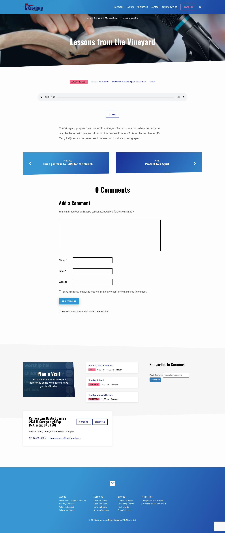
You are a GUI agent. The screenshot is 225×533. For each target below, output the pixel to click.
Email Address (156, 375)
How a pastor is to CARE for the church (68, 164)
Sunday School (96, 380)
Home (88, 18)
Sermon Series (100, 503)
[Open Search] (200, 7)
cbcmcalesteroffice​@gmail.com (65, 438)
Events (130, 6)
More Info (83, 422)
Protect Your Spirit (157, 164)
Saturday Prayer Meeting (101, 365)
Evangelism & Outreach (152, 500)
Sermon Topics (100, 500)
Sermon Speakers (102, 510)
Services (114, 399)
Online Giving (169, 6)
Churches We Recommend (153, 503)
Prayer (119, 370)
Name (63, 260)
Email (62, 271)
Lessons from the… (131, 18)
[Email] (112, 484)
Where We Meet (67, 510)
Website (63, 281)
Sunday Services (67, 503)
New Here (188, 7)
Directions (100, 422)
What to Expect (66, 507)
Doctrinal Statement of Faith (72, 500)
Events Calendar (125, 500)
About (62, 496)
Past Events (123, 507)
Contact (155, 6)
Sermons (119, 6)
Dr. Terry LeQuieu (100, 81)
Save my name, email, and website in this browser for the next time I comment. (105, 291)
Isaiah (152, 81)
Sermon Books (100, 507)
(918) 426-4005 (37, 438)
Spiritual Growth (138, 81)
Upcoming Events (126, 503)
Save (113, 114)
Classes (114, 384)
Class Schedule (125, 510)
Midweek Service (112, 18)
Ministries (142, 6)
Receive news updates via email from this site (85, 311)
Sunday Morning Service (101, 395)
